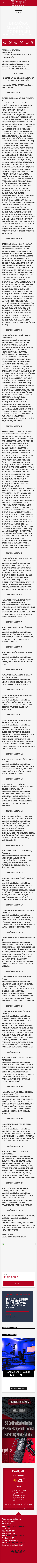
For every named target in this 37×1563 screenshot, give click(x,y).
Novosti (18, 12)
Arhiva (18, 1283)
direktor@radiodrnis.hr (15, 1536)
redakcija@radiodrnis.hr (16, 1543)
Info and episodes (18, 1388)
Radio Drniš (10, 1277)
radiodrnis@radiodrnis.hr (16, 1526)
